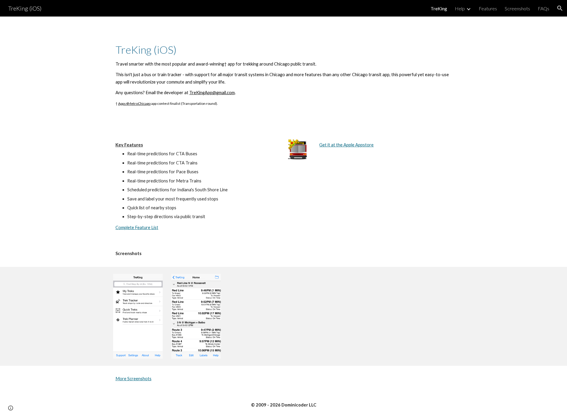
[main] (283, 74)
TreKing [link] (439, 8)
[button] (560, 8)
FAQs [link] (543, 8)
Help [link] (460, 8)
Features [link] (488, 8)
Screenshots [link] (517, 8)
